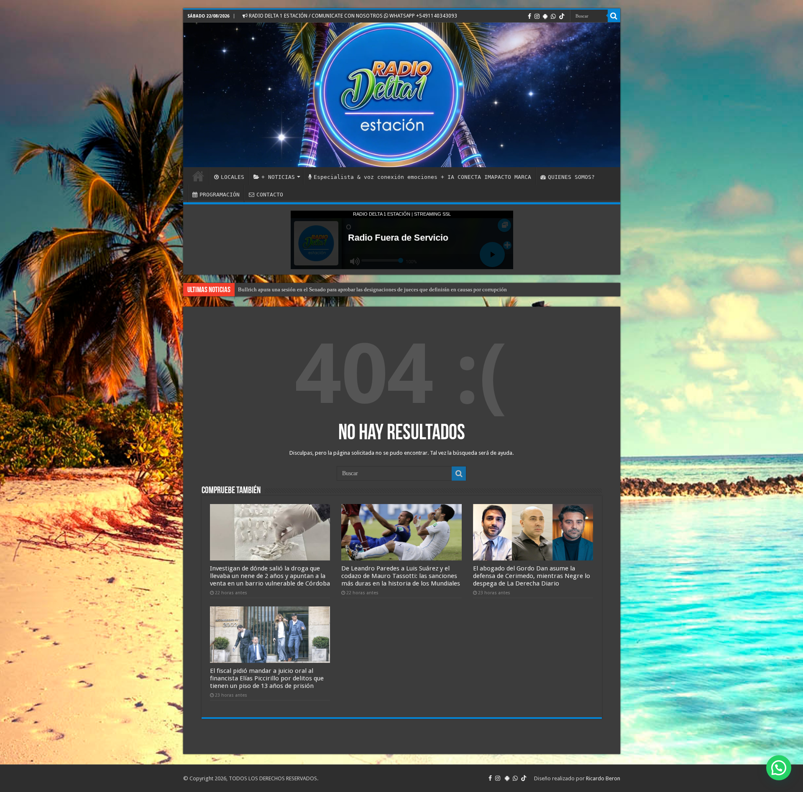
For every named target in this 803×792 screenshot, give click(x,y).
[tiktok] (561, 16)
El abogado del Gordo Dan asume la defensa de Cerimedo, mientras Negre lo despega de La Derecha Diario (531, 576)
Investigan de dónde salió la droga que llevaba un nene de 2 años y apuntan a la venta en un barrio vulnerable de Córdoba (270, 576)
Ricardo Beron (603, 778)
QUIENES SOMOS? (571, 177)
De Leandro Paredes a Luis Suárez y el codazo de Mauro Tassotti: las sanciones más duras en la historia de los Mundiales (400, 576)
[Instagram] (537, 16)
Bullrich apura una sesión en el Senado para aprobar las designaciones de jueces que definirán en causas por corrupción (372, 289)
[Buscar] (614, 16)
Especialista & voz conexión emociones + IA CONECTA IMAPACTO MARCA (422, 177)
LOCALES (232, 177)
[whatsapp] (553, 16)
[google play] (545, 16)
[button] (778, 767)
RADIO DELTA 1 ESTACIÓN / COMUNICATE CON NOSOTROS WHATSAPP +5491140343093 (352, 16)
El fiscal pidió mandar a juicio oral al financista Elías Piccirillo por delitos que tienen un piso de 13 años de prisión (267, 678)
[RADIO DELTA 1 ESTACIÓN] (401, 95)
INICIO (198, 176)
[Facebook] (529, 16)
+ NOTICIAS (278, 177)
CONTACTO (269, 194)
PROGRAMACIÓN (219, 194)
